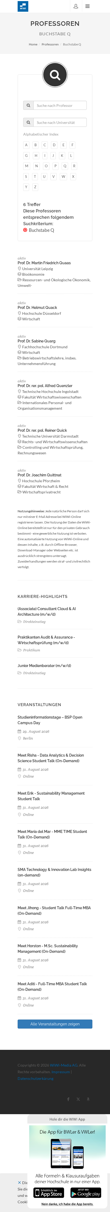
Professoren (50, 44)
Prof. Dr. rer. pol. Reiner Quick (42, 430)
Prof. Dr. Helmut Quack (37, 307)
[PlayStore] (85, 1192)
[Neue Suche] (55, 74)
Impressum (61, 1072)
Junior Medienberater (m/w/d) (44, 666)
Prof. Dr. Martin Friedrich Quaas (44, 263)
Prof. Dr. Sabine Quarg (37, 341)
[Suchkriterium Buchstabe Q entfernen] (25, 230)
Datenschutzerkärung (35, 1078)
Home (33, 44)
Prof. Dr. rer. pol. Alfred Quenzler (45, 386)
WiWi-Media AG (63, 1065)
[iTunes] (48, 1192)
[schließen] (19, 1182)
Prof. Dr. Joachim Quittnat (39, 475)
